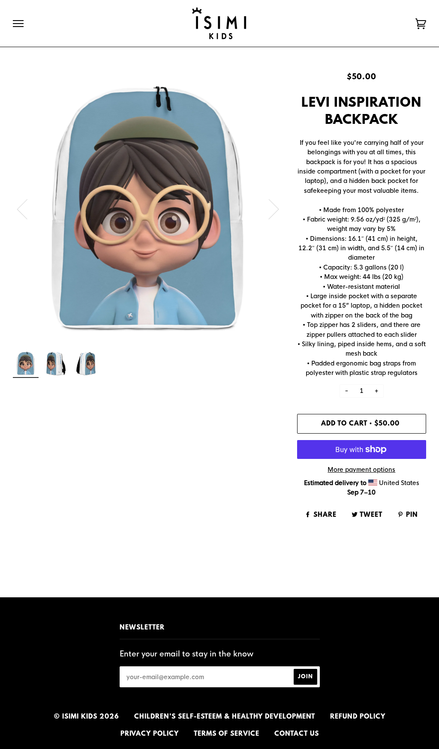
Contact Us (296, 734)
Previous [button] (27, 209)
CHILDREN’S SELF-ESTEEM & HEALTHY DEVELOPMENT (224, 717)
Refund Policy (357, 717)
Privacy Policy (149, 734)
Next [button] (268, 209)
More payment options (361, 469)
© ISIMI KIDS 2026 (86, 717)
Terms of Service (226, 734)
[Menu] (18, 23)
